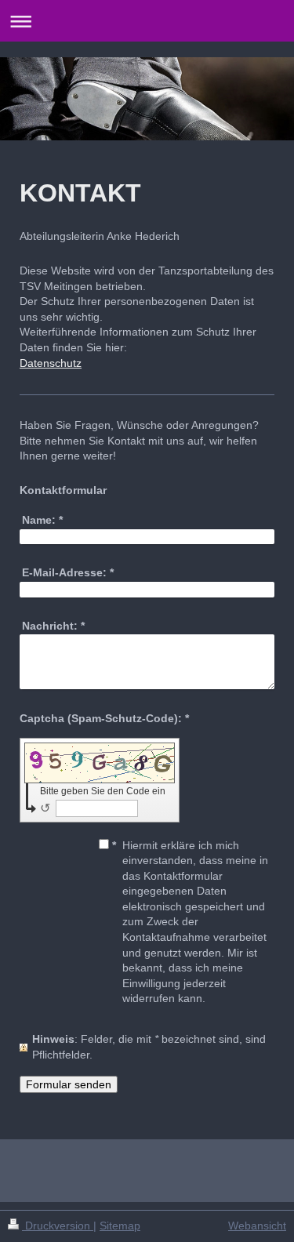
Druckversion (57, 1225)
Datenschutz (51, 363)
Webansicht (257, 1225)
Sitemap (120, 1225)
